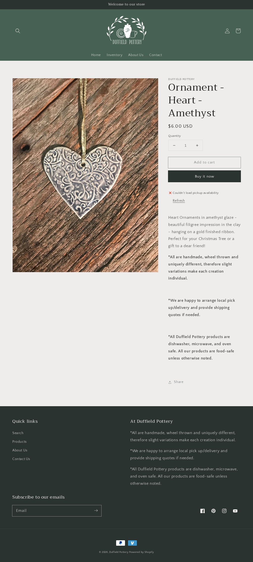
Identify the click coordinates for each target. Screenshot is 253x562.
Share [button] (178, 382)
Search (18, 433)
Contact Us (21, 459)
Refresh (179, 201)
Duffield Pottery (118, 552)
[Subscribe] (95, 510)
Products (19, 442)
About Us (19, 450)
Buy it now (204, 176)
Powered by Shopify (141, 552)
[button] (17, 30)
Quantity (174, 136)
